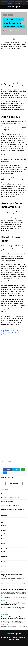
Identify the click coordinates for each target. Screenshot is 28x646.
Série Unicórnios (5, 561)
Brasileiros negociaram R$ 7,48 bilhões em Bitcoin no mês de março (13, 333)
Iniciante (3, 543)
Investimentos (4, 548)
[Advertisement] (14, 65)
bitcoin (3, 461)
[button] (1, 7)
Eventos (3, 535)
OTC (2, 559)
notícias (9, 461)
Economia (3, 527)
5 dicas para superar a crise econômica (10, 505)
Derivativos (3, 525)
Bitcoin (4, 15)
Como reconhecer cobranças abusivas (10, 497)
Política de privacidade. (14, 643)
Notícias (10, 15)
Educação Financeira (6, 533)
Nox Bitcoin (4, 556)
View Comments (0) (14, 483)
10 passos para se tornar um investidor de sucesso (13, 493)
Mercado (3, 551)
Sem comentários (13, 31)
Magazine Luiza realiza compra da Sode (13, 589)
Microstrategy (21, 277)
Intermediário (4, 546)
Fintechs (3, 538)
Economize (3, 530)
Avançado (3, 520)
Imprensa (3, 540)
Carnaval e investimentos (7, 501)
